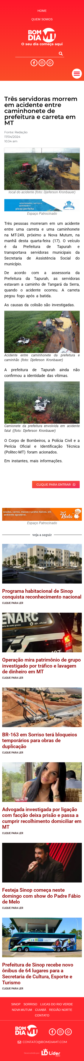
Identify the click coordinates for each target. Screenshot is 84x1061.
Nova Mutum (22, 1009)
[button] (77, 74)
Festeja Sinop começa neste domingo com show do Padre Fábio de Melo (41, 896)
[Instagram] (42, 62)
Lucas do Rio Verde (56, 1004)
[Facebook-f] (34, 62)
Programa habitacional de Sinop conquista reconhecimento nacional (41, 594)
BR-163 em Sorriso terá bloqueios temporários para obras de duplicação (39, 740)
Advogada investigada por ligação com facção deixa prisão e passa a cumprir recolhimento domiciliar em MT (41, 818)
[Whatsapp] (50, 62)
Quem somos (42, 19)
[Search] (60, 53)
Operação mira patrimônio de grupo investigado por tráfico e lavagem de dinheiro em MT (41, 666)
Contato (42, 1015)
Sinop (15, 1004)
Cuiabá (40, 1009)
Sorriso (30, 1004)
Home (42, 10)
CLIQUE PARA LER (12, 603)
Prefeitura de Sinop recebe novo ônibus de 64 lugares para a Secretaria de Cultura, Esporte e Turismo (37, 974)
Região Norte (60, 1009)
